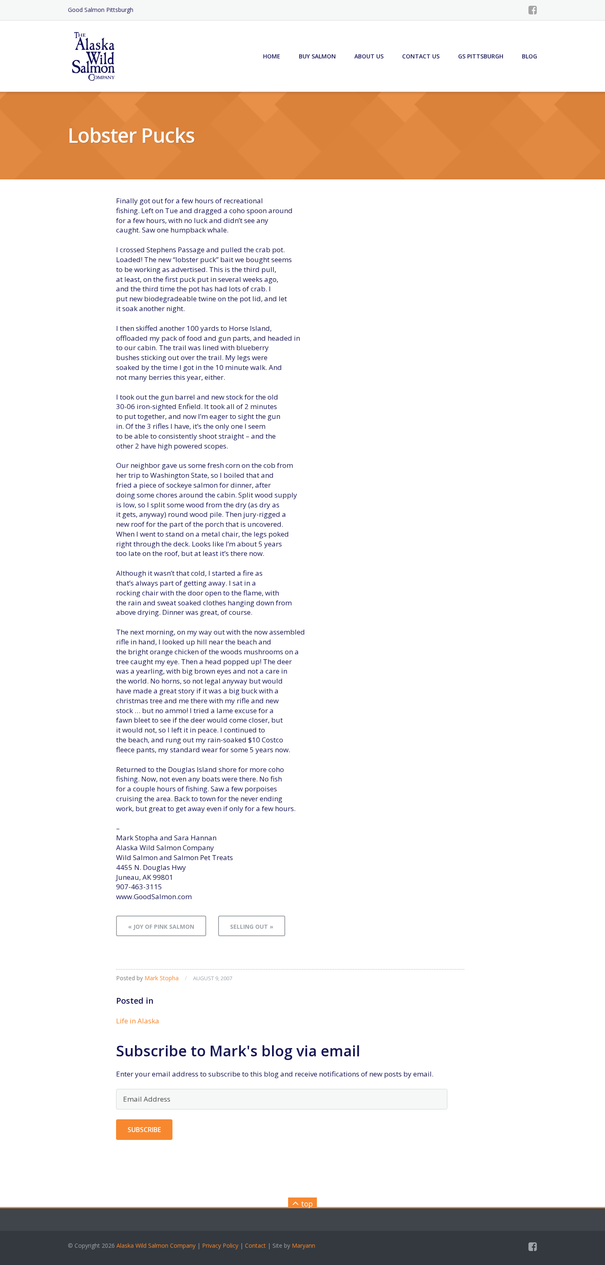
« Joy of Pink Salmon (161, 926)
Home (271, 56)
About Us (369, 56)
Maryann (303, 1245)
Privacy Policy (220, 1245)
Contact (255, 1245)
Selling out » (251, 926)
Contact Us (421, 56)
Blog (529, 56)
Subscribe (144, 1129)
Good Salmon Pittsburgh (100, 10)
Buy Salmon (317, 56)
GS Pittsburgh (480, 56)
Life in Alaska (137, 1020)
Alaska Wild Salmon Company (155, 1245)
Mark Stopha (161, 978)
